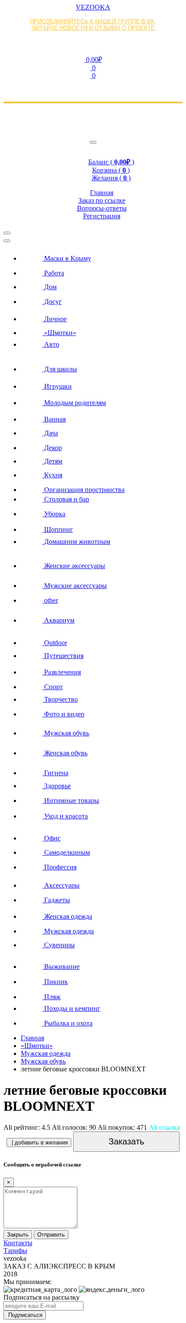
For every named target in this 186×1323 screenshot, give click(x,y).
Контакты (17, 1242)
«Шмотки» (37, 1045)
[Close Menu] (6, 241)
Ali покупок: (122, 1127)
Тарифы (15, 1250)
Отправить (51, 1234)
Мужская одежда (46, 1053)
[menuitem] (102, 255)
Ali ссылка (164, 1127)
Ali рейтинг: (26, 1127)
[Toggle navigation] (93, 142)
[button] (93, 59)
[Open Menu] (6, 233)
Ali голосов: (74, 1127)
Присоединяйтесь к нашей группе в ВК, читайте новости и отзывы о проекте (93, 24)
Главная (32, 1038)
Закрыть (18, 1234)
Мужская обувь (43, 1061)
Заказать (126, 1141)
